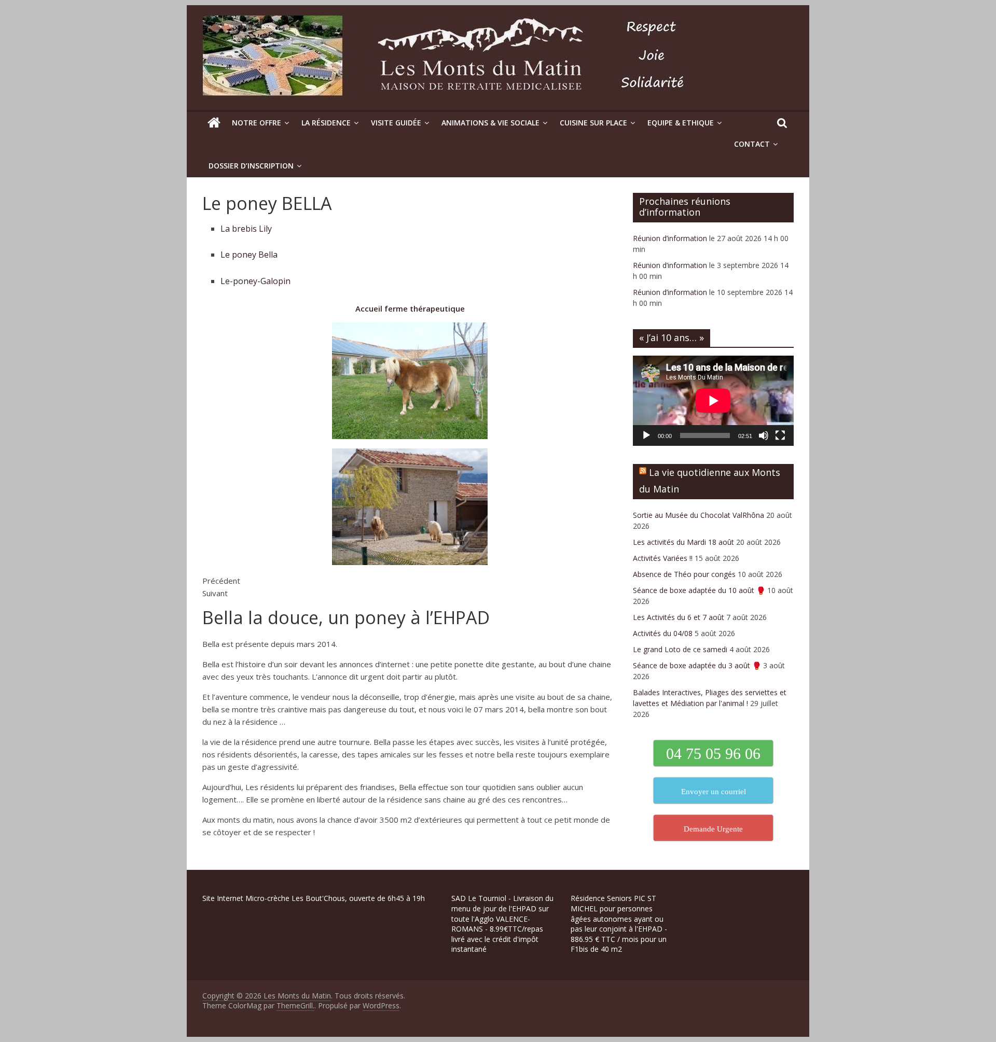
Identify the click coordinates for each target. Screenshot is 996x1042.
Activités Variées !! (663, 558)
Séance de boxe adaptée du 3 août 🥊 (697, 665)
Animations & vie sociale (490, 123)
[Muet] (763, 435)
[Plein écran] (780, 435)
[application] (713, 401)
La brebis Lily (246, 228)
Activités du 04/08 (663, 633)
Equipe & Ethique (680, 123)
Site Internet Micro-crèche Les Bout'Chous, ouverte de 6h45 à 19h (313, 898)
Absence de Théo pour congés (684, 574)
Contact (752, 144)
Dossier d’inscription (251, 166)
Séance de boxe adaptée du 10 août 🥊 (699, 590)
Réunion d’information (670, 238)
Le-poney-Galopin (255, 281)
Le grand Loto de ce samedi (680, 649)
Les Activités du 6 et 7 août (678, 617)
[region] (135, 968)
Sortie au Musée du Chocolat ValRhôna (698, 515)
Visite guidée (396, 123)
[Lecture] (646, 435)
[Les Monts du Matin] (214, 123)
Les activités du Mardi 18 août (683, 542)
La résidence (326, 123)
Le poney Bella (249, 254)
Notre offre (256, 123)
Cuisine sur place (593, 123)
